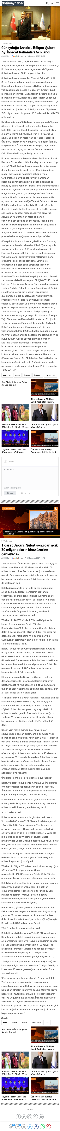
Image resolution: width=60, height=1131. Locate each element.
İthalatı (24, 1022)
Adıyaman (7, 375)
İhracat (27, 375)
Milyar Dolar (36, 1022)
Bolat (5, 1022)
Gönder (10, 493)
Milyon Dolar (50, 375)
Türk (47, 1022)
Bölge (17, 375)
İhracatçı (37, 375)
